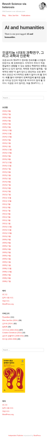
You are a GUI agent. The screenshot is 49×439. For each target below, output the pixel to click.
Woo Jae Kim (13, 15)
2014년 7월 (6, 185)
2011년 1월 (6, 223)
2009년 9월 (6, 239)
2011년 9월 (6, 204)
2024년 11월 (6, 133)
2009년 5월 (6, 252)
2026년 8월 (6, 111)
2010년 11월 (6, 230)
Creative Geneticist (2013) (12, 333)
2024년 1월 (6, 146)
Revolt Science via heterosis (14, 5)
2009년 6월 (6, 249)
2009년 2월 (6, 262)
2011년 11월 (6, 198)
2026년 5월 (6, 121)
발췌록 (4, 327)
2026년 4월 (6, 124)
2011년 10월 (6, 201)
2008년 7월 (6, 281)
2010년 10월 (7, 233)
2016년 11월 (6, 166)
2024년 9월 (6, 140)
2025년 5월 (6, 127)
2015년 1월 (6, 178)
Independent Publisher (15, 435)
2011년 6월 (6, 214)
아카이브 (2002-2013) (10, 330)
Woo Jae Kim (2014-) (10, 320)
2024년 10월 (7, 137)
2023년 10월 (7, 153)
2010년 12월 (7, 227)
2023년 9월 (6, 156)
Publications (25, 15)
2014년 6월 (6, 188)
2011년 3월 (6, 220)
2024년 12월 (7, 130)
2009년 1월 (6, 265)
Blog (4, 15)
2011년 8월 (6, 207)
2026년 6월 (6, 117)
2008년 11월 (6, 268)
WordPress (37, 435)
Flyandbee (6, 317)
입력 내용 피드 (7, 298)
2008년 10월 (7, 272)
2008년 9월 (6, 275)
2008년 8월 (6, 278)
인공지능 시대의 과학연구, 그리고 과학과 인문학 (23, 54)
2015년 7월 (6, 169)
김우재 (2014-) (7, 323)
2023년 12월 (7, 150)
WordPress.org (8, 304)
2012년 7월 (6, 195)
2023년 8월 (6, 159)
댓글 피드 (6, 301)
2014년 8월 (6, 182)
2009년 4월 (6, 256)
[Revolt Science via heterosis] (43, 7)
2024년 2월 (6, 143)
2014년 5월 (6, 191)
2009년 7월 (6, 246)
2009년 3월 (6, 259)
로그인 (4, 294)
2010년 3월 (6, 236)
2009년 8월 (6, 243)
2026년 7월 (6, 114)
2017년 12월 (7, 162)
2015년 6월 (6, 172)
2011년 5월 (6, 217)
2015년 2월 (6, 175)
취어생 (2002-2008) (9, 339)
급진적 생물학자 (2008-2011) (13, 336)
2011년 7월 (6, 211)
